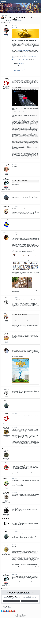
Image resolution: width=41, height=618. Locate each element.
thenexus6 (6, 164)
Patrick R (6, 400)
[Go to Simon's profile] (6, 467)
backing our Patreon (19, 52)
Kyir (6, 297)
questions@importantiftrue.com (23, 50)
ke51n (6, 333)
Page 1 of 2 (10, 22)
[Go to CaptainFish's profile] (6, 211)
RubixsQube (6, 232)
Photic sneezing (21, 63)
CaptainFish (6, 206)
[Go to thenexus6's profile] (6, 169)
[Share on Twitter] (1, 611)
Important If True (14, 27)
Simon (6, 463)
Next (5, 22)
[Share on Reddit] (10, 611)
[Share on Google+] (5, 611)
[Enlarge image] (25, 33)
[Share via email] (13, 611)
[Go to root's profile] (6, 549)
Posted (15, 25)
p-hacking (19, 247)
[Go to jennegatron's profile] (6, 497)
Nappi (6, 78)
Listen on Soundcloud (18, 70)
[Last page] (7, 22)
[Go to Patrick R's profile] (6, 405)
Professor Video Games (6, 449)
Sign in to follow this (5, 15)
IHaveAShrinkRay (6, 478)
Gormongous (6, 506)
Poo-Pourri (21, 65)
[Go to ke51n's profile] (6, 338)
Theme (18, 614)
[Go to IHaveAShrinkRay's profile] (6, 483)
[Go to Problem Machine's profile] (6, 523)
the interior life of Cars (25, 56)
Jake (6, 20)
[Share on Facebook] (3, 611)
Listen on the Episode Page (19, 69)
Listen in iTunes (17, 72)
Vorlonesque (6, 427)
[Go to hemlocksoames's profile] (6, 350)
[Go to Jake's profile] (2, 17)
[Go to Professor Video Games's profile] (6, 454)
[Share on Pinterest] (15, 611)
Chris (6, 178)
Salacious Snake (6, 220)
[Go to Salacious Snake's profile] (6, 224)
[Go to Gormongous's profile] (6, 510)
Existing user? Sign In (28, 4)
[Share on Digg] (6, 611)
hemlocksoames (6, 346)
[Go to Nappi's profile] (6, 83)
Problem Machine (6, 519)
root (6, 544)
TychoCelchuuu (6, 193)
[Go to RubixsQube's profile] (6, 237)
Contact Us (22, 614)
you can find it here (19, 245)
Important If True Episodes (17, 20)
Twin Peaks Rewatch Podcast (24, 59)
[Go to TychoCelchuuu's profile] (6, 197)
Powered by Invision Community (20, 616)
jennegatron (6, 492)
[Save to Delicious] (8, 611)
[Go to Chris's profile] (6, 183)
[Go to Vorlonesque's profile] (6, 432)
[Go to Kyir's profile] (6, 302)
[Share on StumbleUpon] (11, 611)
